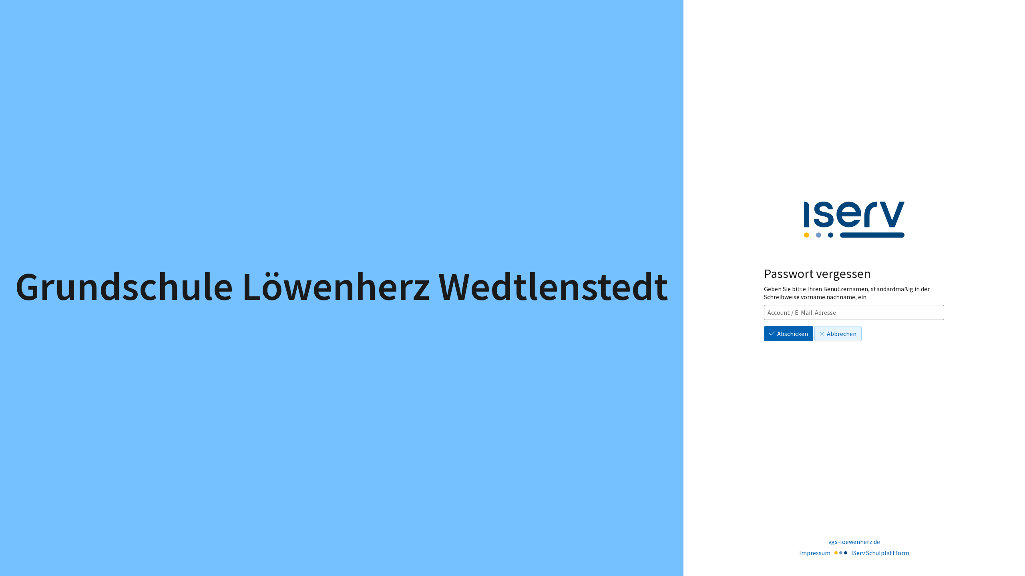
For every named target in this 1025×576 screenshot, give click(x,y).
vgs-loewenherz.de (854, 542)
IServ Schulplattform (880, 553)
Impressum (814, 553)
